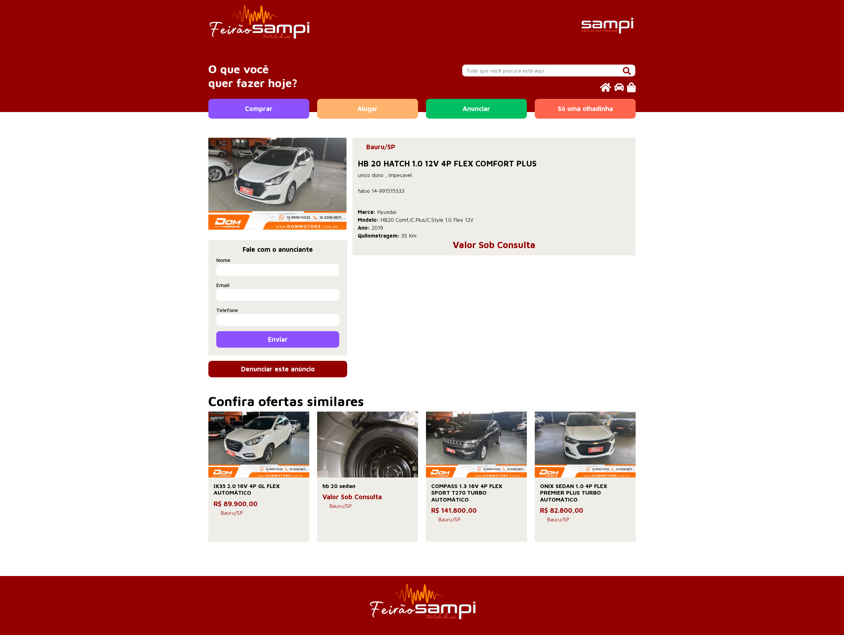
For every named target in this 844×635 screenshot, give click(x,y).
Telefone (227, 310)
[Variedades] (631, 87)
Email (222, 285)
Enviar (278, 339)
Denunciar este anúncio (278, 369)
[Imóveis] (605, 87)
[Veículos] (619, 87)
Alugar (367, 108)
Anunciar (476, 108)
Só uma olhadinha (585, 108)
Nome (223, 260)
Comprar (259, 108)
